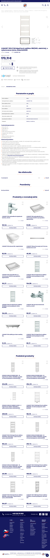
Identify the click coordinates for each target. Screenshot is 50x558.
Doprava (22, 529)
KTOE (27, 113)
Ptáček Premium (12, 528)
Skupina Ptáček (11, 526)
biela (27, 98)
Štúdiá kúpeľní (31, 525)
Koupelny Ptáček (44, 524)
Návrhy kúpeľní (21, 527)
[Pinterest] (46, 514)
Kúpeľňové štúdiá (12, 523)
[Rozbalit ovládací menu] (47, 555)
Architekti (32, 527)
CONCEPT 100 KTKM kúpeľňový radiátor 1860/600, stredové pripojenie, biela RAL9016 (36, 466)
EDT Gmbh (44, 534)
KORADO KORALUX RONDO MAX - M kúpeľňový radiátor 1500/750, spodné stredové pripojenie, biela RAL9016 (12, 466)
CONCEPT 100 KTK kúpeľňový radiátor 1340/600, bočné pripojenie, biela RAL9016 (36, 276)
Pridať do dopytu (8, 68)
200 (27, 116)
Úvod (2, 10)
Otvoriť (47, 178)
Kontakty (11, 530)
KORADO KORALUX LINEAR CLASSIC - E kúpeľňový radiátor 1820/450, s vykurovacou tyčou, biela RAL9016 (11, 407)
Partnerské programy (32, 534)
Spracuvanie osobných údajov (44, 546)
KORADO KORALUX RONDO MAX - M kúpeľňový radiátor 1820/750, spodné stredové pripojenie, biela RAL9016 (36, 377)
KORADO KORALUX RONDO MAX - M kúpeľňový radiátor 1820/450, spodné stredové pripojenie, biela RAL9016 (36, 437)
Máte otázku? (27, 79)
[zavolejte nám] (5, 5)
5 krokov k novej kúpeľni (22, 524)
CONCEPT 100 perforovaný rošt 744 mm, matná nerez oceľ (37, 247)
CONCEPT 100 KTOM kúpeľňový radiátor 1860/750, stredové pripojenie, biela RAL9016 (36, 407)
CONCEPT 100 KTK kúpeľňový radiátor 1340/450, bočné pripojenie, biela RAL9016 (36, 336)
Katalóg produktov (8, 10)
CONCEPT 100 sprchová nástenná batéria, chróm (35, 305)
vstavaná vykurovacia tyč (32, 118)
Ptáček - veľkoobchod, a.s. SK (45, 531)
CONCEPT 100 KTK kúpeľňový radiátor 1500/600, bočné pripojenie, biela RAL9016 (12, 306)
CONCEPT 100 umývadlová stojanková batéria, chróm (12, 217)
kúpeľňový (28, 108)
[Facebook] (40, 514)
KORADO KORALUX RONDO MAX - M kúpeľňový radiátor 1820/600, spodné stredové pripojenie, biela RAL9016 (12, 377)
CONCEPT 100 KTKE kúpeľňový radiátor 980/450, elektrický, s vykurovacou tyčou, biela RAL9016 (12, 496)
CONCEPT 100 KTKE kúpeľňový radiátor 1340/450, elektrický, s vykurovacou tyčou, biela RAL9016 (12, 437)
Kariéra (11, 532)
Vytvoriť (47, 190)
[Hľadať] (43, 5)
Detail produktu (12, 227)
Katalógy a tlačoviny (22, 541)
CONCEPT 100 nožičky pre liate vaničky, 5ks (12, 335)
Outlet (21, 536)
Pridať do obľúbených (8, 79)
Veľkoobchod (33, 523)
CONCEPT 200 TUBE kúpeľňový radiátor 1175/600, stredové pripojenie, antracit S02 (36, 496)
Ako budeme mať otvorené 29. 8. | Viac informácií (11, 1)
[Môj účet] (45, 5)
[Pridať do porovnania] (22, 204)
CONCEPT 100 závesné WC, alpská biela (12, 246)
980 (27, 106)
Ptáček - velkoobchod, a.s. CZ (44, 527)
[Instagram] (43, 514)
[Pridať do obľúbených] (22, 203)
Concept (7, 52)
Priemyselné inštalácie (32, 530)
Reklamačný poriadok (44, 543)
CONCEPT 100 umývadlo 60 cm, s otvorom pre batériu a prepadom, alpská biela (35, 218)
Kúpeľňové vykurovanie (19, 10)
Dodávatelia (32, 532)
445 (27, 103)
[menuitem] (25, 41)
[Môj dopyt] (48, 5)
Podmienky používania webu (44, 537)
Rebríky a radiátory (29, 10)
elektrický (28, 111)
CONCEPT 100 (29, 101)
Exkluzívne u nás (22, 538)
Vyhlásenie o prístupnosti (44, 540)
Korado (22, 379)
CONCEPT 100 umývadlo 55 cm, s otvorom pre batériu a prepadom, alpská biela (11, 276)
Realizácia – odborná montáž (22, 532)
